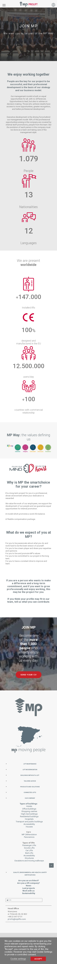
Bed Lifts (29, 853)
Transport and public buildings (29, 821)
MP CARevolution (29, 834)
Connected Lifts (30, 792)
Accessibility (29, 824)
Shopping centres (29, 811)
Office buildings (29, 809)
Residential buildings (29, 816)
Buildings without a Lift (30, 775)
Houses (29, 827)
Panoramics (29, 837)
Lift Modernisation (30, 769)
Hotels (29, 806)
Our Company (30, 798)
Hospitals (29, 819)
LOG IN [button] (9, 900)
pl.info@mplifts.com (17, 919)
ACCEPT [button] (38, 959)
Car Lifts (29, 850)
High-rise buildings (29, 814)
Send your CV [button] (29, 674)
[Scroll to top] (51, 865)
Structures (29, 858)
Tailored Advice (30, 781)
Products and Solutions (30, 786)
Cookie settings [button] (18, 958)
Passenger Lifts (29, 845)
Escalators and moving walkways (29, 861)
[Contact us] (28, 740)
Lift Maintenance (29, 764)
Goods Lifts (29, 848)
